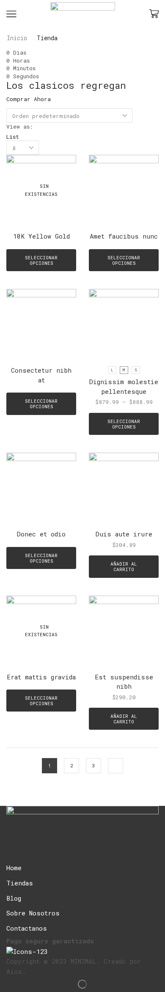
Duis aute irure (124, 534)
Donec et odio (41, 534)
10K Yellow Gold (41, 236)
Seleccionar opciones (41, 260)
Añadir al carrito (123, 566)
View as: (19, 126)
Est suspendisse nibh (124, 681)
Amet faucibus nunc (124, 236)
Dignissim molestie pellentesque (123, 386)
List (12, 136)
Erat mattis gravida (41, 677)
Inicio (17, 38)
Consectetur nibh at (41, 375)
